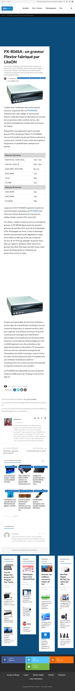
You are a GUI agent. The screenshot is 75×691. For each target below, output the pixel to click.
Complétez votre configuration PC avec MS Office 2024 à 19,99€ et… (65, 605)
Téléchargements (51, 8)
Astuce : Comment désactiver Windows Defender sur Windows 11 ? (45, 644)
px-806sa (25, 386)
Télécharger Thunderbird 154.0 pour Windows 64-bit (27, 599)
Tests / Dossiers (37, 8)
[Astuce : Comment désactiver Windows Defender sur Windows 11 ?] (45, 635)
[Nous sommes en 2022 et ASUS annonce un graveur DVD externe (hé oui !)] (24, 469)
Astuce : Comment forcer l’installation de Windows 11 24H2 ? (46, 624)
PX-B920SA (32, 110)
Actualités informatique (23, 78)
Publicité (51, 675)
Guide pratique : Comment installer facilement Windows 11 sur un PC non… (9, 638)
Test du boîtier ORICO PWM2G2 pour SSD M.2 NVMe (8, 619)
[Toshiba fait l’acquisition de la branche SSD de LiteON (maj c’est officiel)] (39, 469)
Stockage (43, 78)
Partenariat (61, 675)
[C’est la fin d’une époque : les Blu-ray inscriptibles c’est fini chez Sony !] (10, 469)
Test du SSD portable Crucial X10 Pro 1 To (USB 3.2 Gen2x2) (9, 602)
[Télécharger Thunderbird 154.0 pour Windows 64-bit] (27, 593)
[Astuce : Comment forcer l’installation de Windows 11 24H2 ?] (45, 616)
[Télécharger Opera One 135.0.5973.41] (28, 569)
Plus (60, 8)
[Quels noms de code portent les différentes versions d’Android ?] (45, 597)
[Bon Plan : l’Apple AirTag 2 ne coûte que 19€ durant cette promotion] (65, 569)
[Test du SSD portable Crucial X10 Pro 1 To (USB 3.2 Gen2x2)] (8, 595)
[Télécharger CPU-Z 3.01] (27, 610)
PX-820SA (34, 211)
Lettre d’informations (36, 679)
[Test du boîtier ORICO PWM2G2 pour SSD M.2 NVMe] (8, 613)
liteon (19, 386)
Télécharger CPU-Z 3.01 (26, 614)
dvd (9, 386)
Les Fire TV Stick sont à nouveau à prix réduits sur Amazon (65, 642)
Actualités (26, 8)
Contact (9, 1)
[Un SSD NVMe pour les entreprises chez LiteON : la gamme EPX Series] (39, 493)
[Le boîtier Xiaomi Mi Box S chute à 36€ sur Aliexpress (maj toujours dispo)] (64, 616)
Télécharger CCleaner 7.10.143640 (26, 629)
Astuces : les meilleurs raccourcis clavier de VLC (46, 579)
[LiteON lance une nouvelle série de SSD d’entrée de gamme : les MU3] (10, 493)
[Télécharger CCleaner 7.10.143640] (27, 624)
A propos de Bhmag (13, 675)
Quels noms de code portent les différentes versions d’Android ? (46, 605)
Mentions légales (38, 675)
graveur (14, 386)
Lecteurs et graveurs (34, 78)
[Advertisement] (37, 31)
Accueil (3, 1)
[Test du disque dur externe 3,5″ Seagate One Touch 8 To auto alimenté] (9, 566)
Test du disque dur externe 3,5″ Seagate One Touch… (9, 577)
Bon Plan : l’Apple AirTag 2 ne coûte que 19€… (65, 579)
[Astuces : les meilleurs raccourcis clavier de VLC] (46, 569)
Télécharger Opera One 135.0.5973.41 (29, 576)
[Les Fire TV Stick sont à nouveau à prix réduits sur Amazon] (64, 635)
